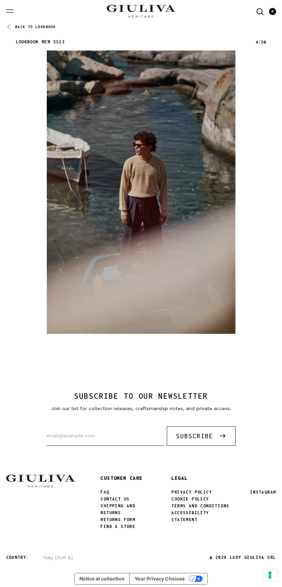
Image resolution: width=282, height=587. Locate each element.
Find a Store (117, 526)
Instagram (263, 492)
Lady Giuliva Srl (253, 557)
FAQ (104, 492)
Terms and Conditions (200, 505)
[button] (260, 12)
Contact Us (114, 498)
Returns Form (117, 519)
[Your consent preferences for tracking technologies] (269, 575)
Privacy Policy (191, 492)
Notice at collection (101, 579)
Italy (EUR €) (58, 557)
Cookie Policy (190, 498)
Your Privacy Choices (159, 579)
